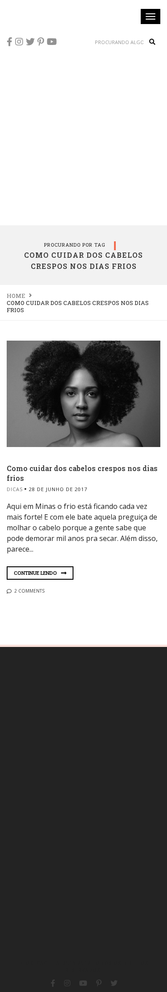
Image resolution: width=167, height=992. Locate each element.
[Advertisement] (83, 136)
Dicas (15, 489)
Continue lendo (36, 572)
